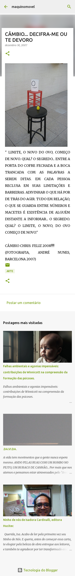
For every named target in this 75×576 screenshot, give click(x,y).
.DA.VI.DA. (10, 449)
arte (10, 271)
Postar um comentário (24, 303)
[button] (7, 54)
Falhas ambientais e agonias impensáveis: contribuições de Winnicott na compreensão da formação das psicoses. (35, 372)
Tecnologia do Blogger (40, 570)
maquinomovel (23, 7)
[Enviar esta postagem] (7, 266)
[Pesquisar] (69, 7)
